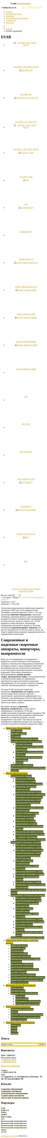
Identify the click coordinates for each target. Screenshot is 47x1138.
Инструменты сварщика (22, 964)
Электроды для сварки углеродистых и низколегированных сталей (28, 789)
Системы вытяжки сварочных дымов (28, 977)
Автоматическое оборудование (21, 985)
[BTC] (26, 537)
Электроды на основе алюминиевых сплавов (26, 822)
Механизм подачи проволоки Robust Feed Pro (28, 769)
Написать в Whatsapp (10, 1066)
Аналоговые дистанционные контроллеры (28, 758)
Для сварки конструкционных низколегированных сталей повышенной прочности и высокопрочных (29, 854)
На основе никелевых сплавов (30, 874)
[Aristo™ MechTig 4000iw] (26, 318)
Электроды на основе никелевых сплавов (25, 817)
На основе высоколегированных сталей (29, 870)
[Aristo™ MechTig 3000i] (26, 290)
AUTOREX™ (26, 506)
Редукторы (16, 1025)
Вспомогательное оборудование (26, 741)
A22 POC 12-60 (26, 177)
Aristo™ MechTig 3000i (26, 314)
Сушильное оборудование (23, 975)
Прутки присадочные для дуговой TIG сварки (28, 891)
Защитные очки (18, 948)
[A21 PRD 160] (25, 70)
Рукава (14, 1030)
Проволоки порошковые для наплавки (29, 928)
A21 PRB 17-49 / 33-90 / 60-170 (26, 67)
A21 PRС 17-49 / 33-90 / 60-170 (26, 149)
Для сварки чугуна (24, 924)
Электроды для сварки (21, 776)
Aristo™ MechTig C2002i (26, 369)
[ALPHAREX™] (26, 208)
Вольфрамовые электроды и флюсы (27, 937)
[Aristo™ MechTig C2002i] (26, 345)
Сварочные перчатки (21, 956)
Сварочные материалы (17, 773)
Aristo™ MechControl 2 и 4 (26, 287)
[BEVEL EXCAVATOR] (26, 510)
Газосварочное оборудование (20, 1022)
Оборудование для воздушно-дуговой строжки (25, 971)
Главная (9, 12)
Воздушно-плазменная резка (24, 739)
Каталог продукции (14, 14)
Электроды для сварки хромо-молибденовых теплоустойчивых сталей (29, 810)
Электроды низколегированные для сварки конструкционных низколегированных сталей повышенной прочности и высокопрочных (30, 800)
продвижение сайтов (9, 1136)
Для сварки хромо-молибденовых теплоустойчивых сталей (27, 863)
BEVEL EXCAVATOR (26, 534)
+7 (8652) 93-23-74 (8, 1060)
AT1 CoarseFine (26, 452)
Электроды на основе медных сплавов (29, 827)
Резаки (14, 1028)
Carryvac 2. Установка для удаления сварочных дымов (25, 590)
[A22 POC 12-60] (26, 153)
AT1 (26, 397)
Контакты (10, 23)
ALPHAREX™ (26, 232)
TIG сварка (16, 736)
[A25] (26, 180)
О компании (11, 20)
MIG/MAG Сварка (19, 733)
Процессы (20, 996)
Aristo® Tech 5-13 (26, 259)
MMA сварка (16, 731)
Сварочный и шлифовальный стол (27, 980)
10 (32, 597)
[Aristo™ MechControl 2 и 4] (26, 263)
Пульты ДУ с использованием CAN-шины (29, 753)
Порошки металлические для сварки (29, 933)
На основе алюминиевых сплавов (27, 878)
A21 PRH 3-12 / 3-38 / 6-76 (26, 122)
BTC (26, 561)
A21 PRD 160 (25, 94)
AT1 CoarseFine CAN (26, 479)
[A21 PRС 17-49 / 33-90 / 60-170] (26, 127)
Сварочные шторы (19, 982)
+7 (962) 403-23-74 (8, 1062)
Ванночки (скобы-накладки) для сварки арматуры (25, 1018)
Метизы (14, 1012)
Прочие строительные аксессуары (27, 1014)
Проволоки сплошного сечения (26, 842)
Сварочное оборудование (18, 728)
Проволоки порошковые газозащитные (27, 904)
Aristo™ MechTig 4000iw (26, 342)
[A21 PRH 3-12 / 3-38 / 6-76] (26, 98)
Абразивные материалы (22, 1009)
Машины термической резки (24, 993)
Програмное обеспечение (28, 1001)
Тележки (19, 762)
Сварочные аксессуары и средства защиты (22, 941)
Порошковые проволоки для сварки (28, 895)
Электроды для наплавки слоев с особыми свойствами (30, 835)
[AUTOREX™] (26, 482)
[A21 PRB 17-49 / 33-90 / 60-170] (26, 45)
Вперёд (37, 597)
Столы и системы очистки (28, 1004)
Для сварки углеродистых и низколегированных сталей (28, 846)
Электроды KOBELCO (25, 778)
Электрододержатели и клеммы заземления (25, 960)
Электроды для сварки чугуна (29, 831)
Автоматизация (18, 990)
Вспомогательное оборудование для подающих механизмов (29, 747)
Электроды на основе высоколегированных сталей (29, 782)
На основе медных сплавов (28, 882)
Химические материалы (22, 967)
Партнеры (10, 16)
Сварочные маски (19, 945)
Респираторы (17, 951)
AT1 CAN (26, 424)
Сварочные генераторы (22, 765)
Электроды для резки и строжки (30, 839)
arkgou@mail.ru (24, 4)
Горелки (14, 1033)
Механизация (17, 988)
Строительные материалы (18, 1006)
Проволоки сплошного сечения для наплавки (30, 886)
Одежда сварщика (19, 953)
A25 (26, 204)
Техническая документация (17, 18)
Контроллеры (22, 998)
